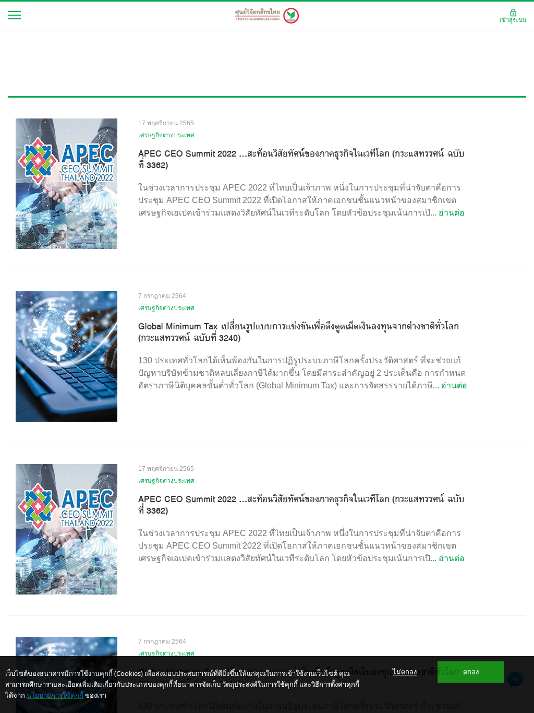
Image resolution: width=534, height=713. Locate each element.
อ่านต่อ (452, 212)
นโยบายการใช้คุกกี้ (55, 695)
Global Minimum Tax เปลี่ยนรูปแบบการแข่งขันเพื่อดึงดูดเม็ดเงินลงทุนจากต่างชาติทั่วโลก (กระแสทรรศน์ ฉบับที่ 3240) (298, 332)
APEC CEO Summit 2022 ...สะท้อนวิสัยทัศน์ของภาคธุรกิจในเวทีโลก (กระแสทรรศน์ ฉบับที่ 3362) (301, 159)
